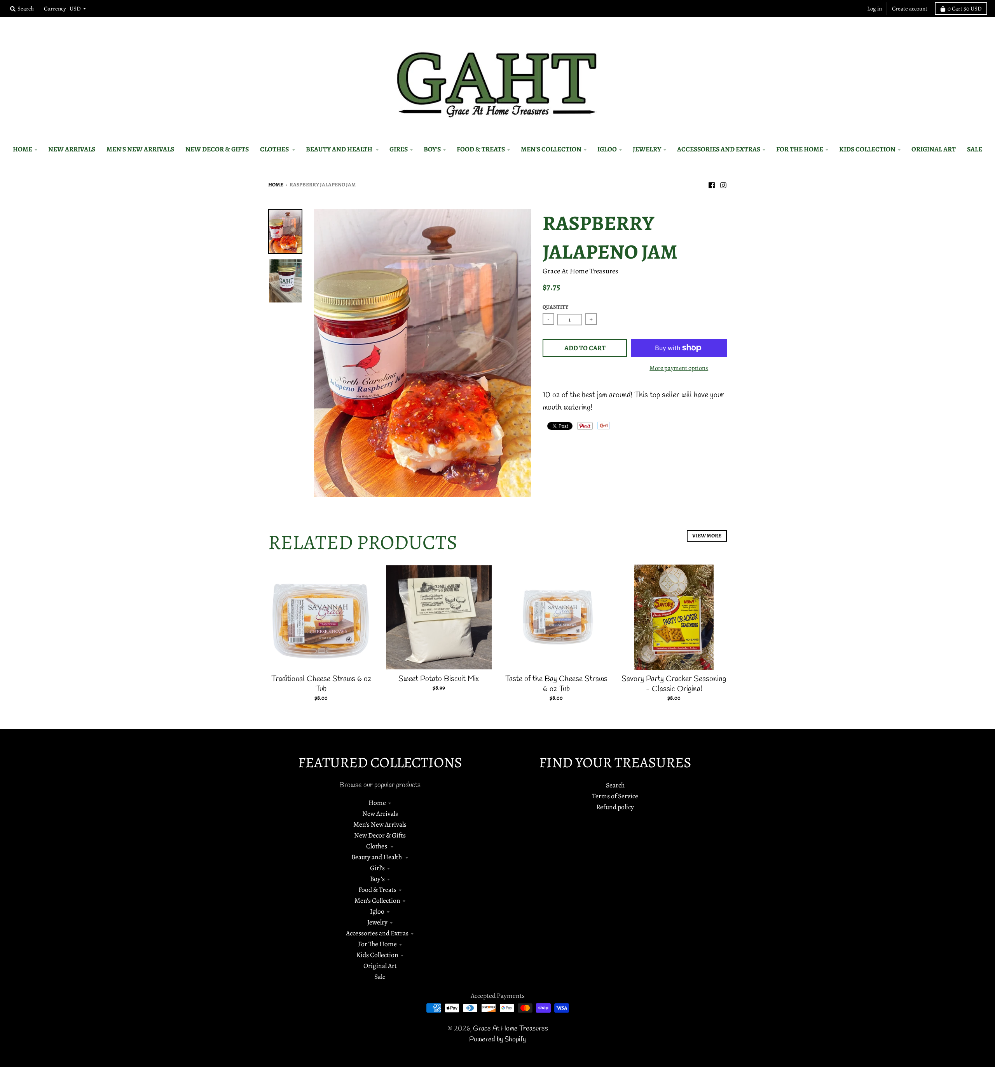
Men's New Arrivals (380, 824)
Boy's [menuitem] (432, 149)
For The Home (377, 944)
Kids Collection (377, 954)
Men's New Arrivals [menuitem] (140, 149)
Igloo (377, 911)
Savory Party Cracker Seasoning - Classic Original (673, 684)
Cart (965, 8)
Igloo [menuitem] (607, 149)
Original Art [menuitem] (933, 149)
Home (275, 184)
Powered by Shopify (497, 1039)
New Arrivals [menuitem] (71, 149)
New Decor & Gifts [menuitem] (217, 149)
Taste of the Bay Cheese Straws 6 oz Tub (556, 684)
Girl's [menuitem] (398, 149)
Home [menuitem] (22, 149)
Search (615, 785)
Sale (380, 976)
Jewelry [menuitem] (647, 149)
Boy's (377, 878)
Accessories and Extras (377, 933)
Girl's (377, 867)
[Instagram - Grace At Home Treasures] (723, 184)
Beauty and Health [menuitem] (340, 149)
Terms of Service (615, 796)
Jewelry (377, 922)
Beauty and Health (377, 857)
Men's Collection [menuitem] (551, 149)
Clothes (377, 846)
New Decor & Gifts (380, 835)
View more (706, 535)
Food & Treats (377, 889)
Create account (909, 8)
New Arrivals (380, 813)
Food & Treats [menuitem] (481, 149)
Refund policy (615, 807)
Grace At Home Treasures (580, 271)
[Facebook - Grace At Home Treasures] (711, 184)
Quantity (555, 307)
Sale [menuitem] (974, 149)
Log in (874, 8)
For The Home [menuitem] (799, 149)
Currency (55, 8)
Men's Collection (377, 900)
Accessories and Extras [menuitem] (718, 149)
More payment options (678, 367)
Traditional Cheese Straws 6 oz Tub (321, 684)
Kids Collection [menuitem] (867, 149)
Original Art (380, 965)
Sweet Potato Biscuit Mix (438, 679)
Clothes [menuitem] (275, 149)
